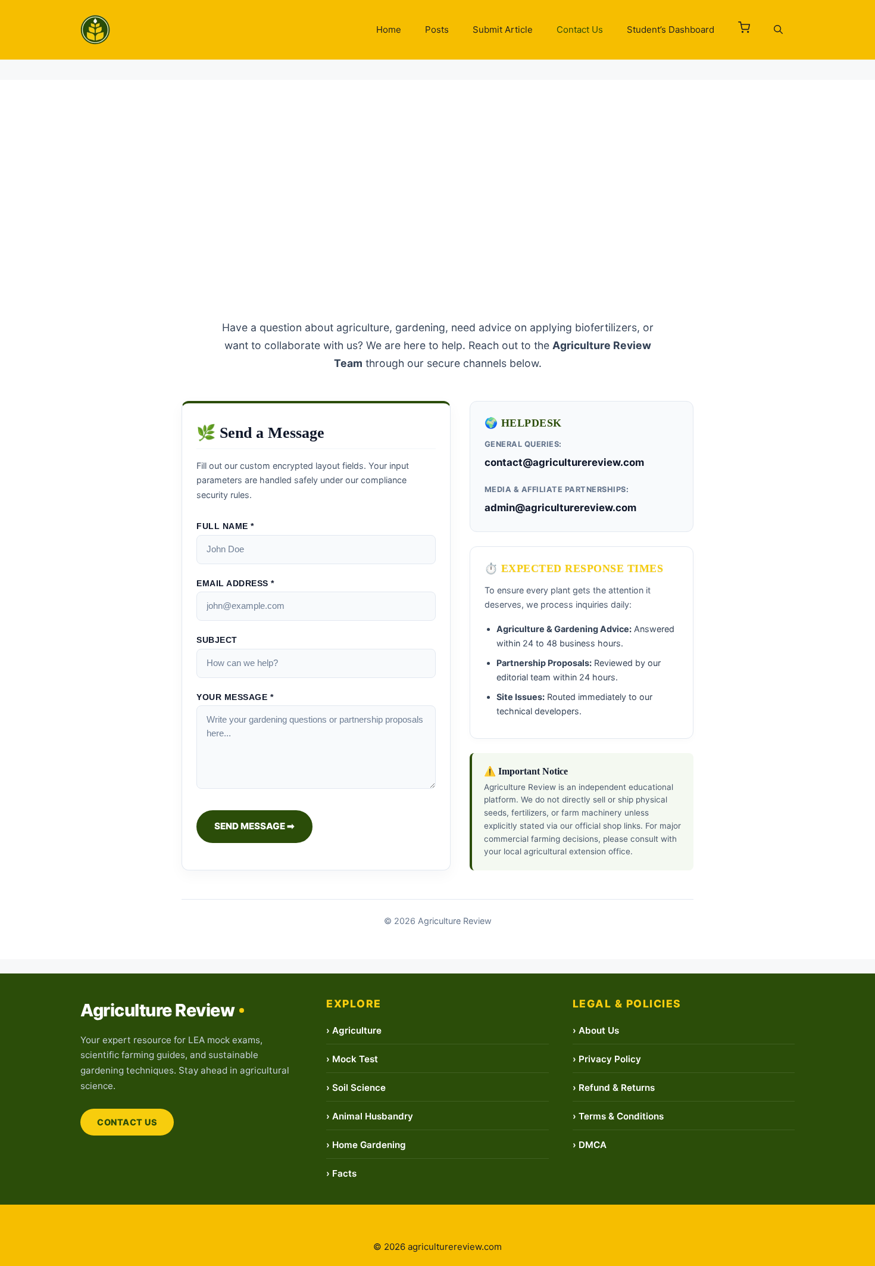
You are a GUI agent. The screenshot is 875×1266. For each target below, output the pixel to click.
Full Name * (225, 526)
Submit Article (503, 29)
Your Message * (234, 697)
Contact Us (580, 29)
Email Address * (235, 583)
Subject (217, 640)
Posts (437, 29)
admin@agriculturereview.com (560, 508)
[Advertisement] (437, 163)
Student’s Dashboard (670, 29)
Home (388, 29)
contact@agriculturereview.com (564, 462)
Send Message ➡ (254, 826)
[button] (744, 30)
